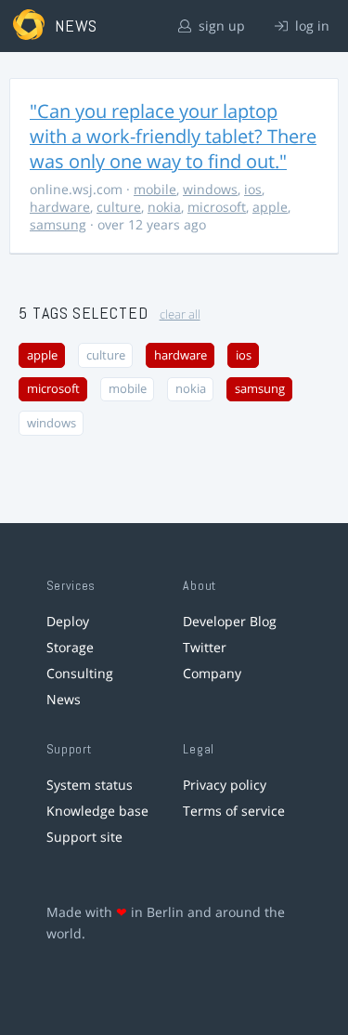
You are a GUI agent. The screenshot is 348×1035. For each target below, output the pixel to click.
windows (210, 189)
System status (89, 784)
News (63, 699)
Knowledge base (97, 810)
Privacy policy (224, 784)
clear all (180, 314)
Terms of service (234, 810)
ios (253, 189)
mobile (155, 189)
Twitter (204, 647)
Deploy (67, 621)
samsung (58, 224)
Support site (84, 836)
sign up (220, 25)
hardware (60, 207)
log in (310, 25)
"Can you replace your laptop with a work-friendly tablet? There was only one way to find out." (173, 136)
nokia (164, 207)
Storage (70, 647)
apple (270, 207)
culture (119, 207)
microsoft (216, 207)
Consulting (79, 673)
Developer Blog (230, 621)
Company (212, 673)
